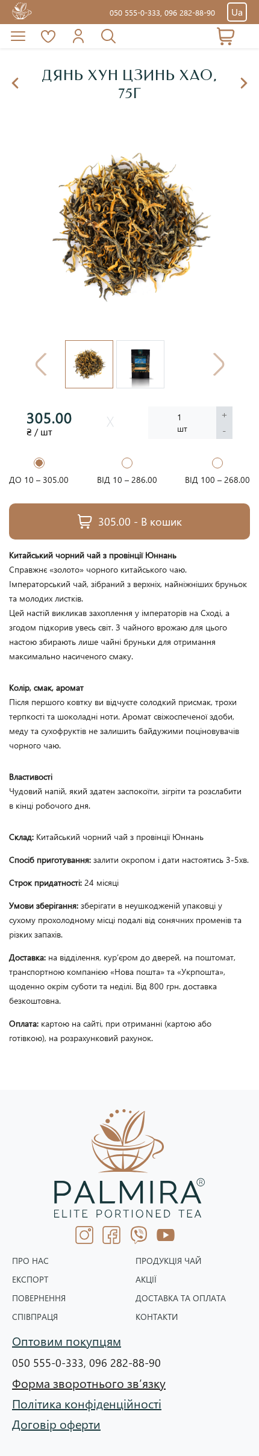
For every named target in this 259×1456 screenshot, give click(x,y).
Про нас (30, 1261)
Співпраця (35, 1317)
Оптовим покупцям (66, 1340)
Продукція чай (168, 1261)
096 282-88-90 (189, 12)
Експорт (30, 1279)
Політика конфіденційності (86, 1403)
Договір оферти (56, 1423)
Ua (237, 11)
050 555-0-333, (137, 12)
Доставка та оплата (181, 1298)
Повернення (39, 1298)
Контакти (157, 1317)
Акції (146, 1279)
